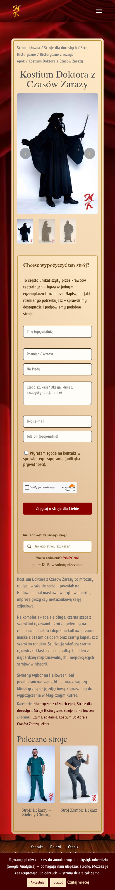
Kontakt (37, 847)
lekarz (44, 724)
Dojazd (55, 847)
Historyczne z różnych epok (54, 703)
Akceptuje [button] (37, 882)
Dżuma (37, 717)
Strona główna (28, 47)
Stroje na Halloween (79, 710)
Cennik (73, 847)
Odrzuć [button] (58, 882)
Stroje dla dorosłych (60, 47)
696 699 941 (71, 558)
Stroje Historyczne (48, 710)
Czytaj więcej (78, 882)
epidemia (50, 717)
